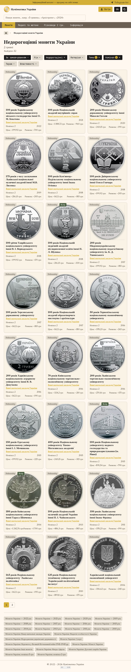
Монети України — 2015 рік (107, 624)
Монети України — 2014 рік (18, 629)
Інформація (76, 25)
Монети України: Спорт (71, 639)
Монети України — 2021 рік (48, 618)
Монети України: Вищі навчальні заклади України (27, 634)
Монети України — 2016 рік (77, 624)
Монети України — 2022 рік (18, 618)
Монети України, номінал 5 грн (19, 654)
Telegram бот (121, 2)
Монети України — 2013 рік (48, 629)
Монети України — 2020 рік (78, 618)
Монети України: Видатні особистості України (75, 634)
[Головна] (6, 33)
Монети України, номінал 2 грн (52, 654)
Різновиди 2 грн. (54, 25)
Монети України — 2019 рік (108, 618)
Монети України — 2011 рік (77, 629)
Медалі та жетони (28, 25)
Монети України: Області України (87, 644)
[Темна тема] (124, 9)
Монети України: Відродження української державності (30, 639)
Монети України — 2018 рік (18, 624)
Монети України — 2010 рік (107, 629)
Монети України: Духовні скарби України (87, 649)
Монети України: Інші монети (18, 649)
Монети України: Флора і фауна (50, 649)
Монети (8, 25)
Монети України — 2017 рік (48, 624)
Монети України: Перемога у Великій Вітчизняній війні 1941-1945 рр (36, 644)
